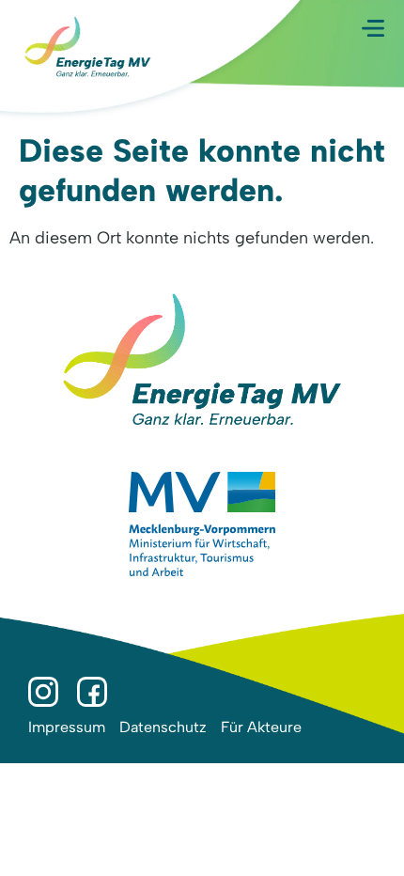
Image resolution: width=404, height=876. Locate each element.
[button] (373, 28)
